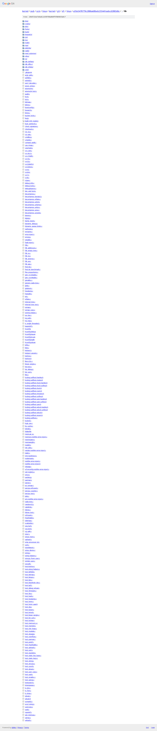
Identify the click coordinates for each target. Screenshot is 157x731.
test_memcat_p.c (31, 623)
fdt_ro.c (28, 253)
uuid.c (27, 709)
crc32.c (27, 161)
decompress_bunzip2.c (33, 196)
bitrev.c (27, 105)
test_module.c (30, 631)
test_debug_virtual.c (32, 588)
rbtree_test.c (29, 512)
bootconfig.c (29, 107)
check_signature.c (31, 126)
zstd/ (27, 70)
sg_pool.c (28, 529)
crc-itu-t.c (28, 153)
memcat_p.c (29, 434)
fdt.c (26, 245)
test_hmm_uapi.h (31, 604)
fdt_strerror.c (30, 259)
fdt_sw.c (28, 261)
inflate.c (28, 299)
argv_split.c (29, 75)
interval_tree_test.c (32, 304)
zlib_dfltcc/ (29, 64)
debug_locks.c (30, 186)
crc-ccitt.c (28, 151)
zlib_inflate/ (29, 67)
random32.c (29, 504)
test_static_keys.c (31, 658)
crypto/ (27, 24)
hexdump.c (29, 291)
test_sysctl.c (29, 666)
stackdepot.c (29, 547)
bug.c (27, 118)
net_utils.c (28, 448)
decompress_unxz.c (32, 210)
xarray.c (28, 718)
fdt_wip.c (28, 264)
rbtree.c (28, 510)
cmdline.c (28, 137)
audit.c (27, 94)
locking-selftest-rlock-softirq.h (36, 385)
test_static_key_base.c (33, 655)
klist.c (27, 348)
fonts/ (27, 29)
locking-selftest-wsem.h (34, 415)
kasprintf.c (29, 326)
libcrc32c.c (29, 361)
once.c (27, 475)
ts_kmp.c (28, 693)
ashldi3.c (28, 78)
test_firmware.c (30, 591)
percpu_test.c (30, 493)
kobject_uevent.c (31, 353)
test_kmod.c (29, 612)
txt (147, 727)
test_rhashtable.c (31, 645)
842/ (26, 21)
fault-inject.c (29, 242)
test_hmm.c (29, 601)
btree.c (27, 113)
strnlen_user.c (30, 561)
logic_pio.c (29, 423)
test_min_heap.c (31, 628)
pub (32, 11)
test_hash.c (29, 596)
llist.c (27, 375)
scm (38, 11)
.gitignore (28, 72)
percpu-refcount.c (31, 488)
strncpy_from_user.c (32, 558)
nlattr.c (27, 453)
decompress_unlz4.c (32, 202)
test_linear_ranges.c (32, 615)
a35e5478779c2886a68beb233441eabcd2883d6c (96, 11)
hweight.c (28, 294)
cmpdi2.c (28, 140)
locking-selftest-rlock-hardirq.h (36, 383)
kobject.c (28, 350)
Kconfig (28, 329)
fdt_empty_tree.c (31, 250)
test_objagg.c (30, 634)
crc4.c (27, 169)
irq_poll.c (28, 318)
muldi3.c (28, 445)
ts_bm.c (28, 688)
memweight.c (30, 442)
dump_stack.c (30, 221)
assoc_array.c (30, 86)
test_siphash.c (30, 647)
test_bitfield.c (30, 572)
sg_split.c (28, 531)
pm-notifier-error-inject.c (34, 499)
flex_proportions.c (31, 272)
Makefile (28, 431)
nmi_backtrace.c (31, 456)
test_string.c (29, 661)
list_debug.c (29, 369)
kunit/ (27, 32)
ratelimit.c (28, 507)
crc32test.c (29, 167)
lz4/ (26, 37)
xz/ (26, 59)
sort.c (27, 545)
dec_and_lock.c (30, 191)
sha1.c (27, 534)
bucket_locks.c (30, 115)
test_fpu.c (28, 593)
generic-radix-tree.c (32, 283)
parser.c (28, 483)
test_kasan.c (29, 610)
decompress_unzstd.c (33, 213)
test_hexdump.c (31, 599)
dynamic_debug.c (31, 223)
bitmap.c (28, 102)
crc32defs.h (29, 164)
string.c (27, 553)
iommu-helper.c (31, 313)
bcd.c (27, 97)
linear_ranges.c (30, 364)
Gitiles (14, 727)
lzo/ (26, 40)
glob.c (27, 285)
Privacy (20, 727)
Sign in (152, 4)
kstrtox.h (28, 358)
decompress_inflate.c (33, 199)
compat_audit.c (30, 142)
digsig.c (27, 218)
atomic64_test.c (31, 91)
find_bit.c (28, 267)
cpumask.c (29, 148)
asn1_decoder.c (31, 83)
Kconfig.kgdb (30, 339)
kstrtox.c (28, 356)
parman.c (28, 480)
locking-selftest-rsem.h (33, 391)
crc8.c (27, 177)
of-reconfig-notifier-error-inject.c (37, 469)
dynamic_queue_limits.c (33, 226)
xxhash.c (28, 720)
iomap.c (28, 307)
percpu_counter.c (31, 491)
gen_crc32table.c (31, 275)
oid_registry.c (30, 472)
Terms (26, 727)
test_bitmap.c (30, 574)
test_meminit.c (30, 626)
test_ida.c (28, 607)
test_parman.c (30, 639)
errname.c (29, 231)
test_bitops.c (29, 577)
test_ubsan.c (29, 669)
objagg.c (28, 466)
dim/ (26, 26)
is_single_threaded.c (32, 323)
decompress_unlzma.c (33, 205)
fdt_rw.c (28, 256)
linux (44, 11)
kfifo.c (27, 345)
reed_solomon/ (30, 53)
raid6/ (27, 51)
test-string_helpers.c (32, 569)
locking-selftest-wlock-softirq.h (36, 410)
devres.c (28, 215)
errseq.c (28, 237)
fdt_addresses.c (31, 248)
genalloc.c (28, 280)
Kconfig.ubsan (30, 342)
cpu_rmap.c (29, 145)
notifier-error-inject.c (32, 461)
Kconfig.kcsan (30, 337)
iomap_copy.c (30, 310)
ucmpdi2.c (29, 701)
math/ (27, 43)
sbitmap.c (28, 520)
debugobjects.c (30, 188)
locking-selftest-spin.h (33, 404)
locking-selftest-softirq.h (34, 396)
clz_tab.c (28, 134)
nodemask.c (29, 458)
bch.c (27, 99)
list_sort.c (28, 372)
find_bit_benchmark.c (32, 269)
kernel (25, 11)
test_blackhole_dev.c (32, 582)
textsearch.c (29, 682)
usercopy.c (29, 707)
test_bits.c (28, 580)
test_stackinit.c (30, 653)
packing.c (28, 477)
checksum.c (29, 129)
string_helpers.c (30, 556)
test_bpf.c (28, 585)
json (153, 727)
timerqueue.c (30, 685)
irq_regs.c (28, 321)
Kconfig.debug (30, 331)
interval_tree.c (30, 302)
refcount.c (29, 515)
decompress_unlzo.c (32, 207)
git (58, 11)
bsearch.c (28, 110)
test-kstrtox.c (30, 566)
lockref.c (28, 421)
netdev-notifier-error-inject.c (35, 450)
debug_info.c (29, 183)
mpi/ (26, 45)
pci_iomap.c (29, 485)
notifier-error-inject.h (32, 464)
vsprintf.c (28, 712)
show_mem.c (30, 537)
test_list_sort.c (30, 618)
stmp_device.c (30, 550)
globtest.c (28, 288)
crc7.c (27, 175)
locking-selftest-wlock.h (33, 412)
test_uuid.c (29, 674)
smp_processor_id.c (32, 542)
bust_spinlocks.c (31, 124)
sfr (63, 11)
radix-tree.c (29, 502)
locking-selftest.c (31, 418)
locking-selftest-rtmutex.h (34, 394)
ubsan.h (28, 699)
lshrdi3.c (28, 429)
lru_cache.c (29, 426)
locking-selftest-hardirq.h (34, 377)
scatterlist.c (29, 523)
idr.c (26, 296)
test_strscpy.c (30, 664)
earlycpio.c (29, 229)
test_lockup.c (30, 620)
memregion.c (30, 439)
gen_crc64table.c (31, 277)
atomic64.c (29, 88)
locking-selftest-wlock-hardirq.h (36, 407)
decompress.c (30, 194)
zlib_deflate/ (29, 61)
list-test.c (28, 367)
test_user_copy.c (31, 672)
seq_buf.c (28, 526)
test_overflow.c (30, 636)
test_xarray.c (29, 680)
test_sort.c (29, 650)
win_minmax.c (30, 715)
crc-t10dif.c (29, 156)
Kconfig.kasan (30, 334)
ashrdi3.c (28, 80)
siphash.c (28, 539)
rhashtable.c (29, 518)
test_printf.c (29, 642)
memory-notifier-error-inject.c (36, 437)
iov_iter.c (28, 315)
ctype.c (27, 180)
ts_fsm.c (28, 690)
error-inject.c (29, 234)
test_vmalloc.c (30, 677)
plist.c (27, 496)
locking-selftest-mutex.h (34, 380)
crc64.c (27, 172)
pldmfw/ (28, 48)
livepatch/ (28, 34)
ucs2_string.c (29, 704)
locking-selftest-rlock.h (33, 388)
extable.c (28, 240)
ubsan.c (28, 696)
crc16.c (27, 159)
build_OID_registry (31, 121)
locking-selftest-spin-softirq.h (36, 402)
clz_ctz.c (28, 132)
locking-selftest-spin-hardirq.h (36, 399)
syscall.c (28, 564)
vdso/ (27, 56)
